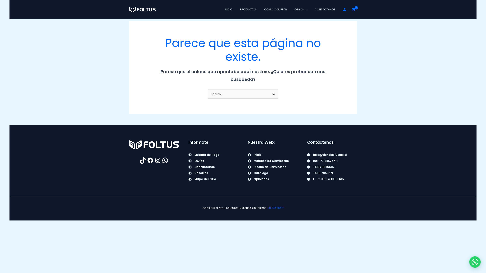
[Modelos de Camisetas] (268, 161)
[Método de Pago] (204, 155)
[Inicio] (255, 155)
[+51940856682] (321, 167)
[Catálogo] (258, 173)
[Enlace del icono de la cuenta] (344, 9)
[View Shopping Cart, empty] (353, 9)
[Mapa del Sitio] (202, 179)
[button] (305, 9)
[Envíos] (196, 161)
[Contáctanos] (202, 167)
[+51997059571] (320, 173)
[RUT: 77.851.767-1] (322, 161)
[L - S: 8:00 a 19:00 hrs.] (326, 179)
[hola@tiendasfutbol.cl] (327, 155)
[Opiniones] (258, 179)
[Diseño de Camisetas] (267, 167)
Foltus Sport (276, 208)
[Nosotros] (198, 173)
